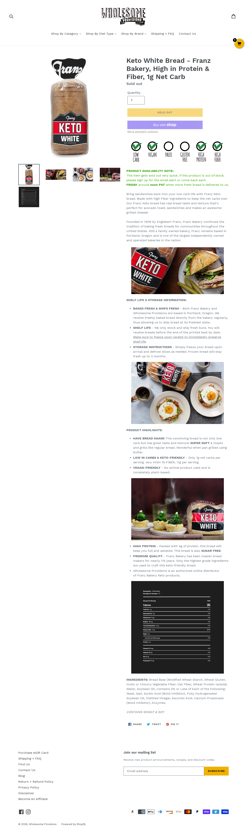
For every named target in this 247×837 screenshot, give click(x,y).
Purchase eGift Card (33, 753)
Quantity (133, 92)
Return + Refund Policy (35, 781)
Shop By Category (65, 33)
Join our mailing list (140, 752)
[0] (239, 44)
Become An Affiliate (33, 799)
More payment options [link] (142, 131)
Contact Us (187, 33)
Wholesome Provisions (43, 824)
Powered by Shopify (73, 824)
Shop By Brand (132, 33)
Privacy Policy (28, 787)
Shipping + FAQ (162, 33)
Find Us (24, 764)
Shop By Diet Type (100, 33)
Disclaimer (26, 793)
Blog (21, 776)
